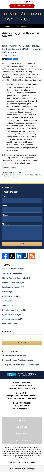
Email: (4, 206)
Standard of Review (15, 173)
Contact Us (22, 26)
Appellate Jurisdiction (14, 269)
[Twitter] (12, 256)
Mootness (8, 305)
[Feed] (32, 256)
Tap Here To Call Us (22, 5)
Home (7, 26)
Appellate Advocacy (12, 319)
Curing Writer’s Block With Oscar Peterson (20, 365)
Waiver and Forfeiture (13, 283)
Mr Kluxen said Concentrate (14, 355)
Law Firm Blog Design (21, 469)
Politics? (7, 292)
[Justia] (25, 256)
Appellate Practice (11, 315)
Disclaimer (22, 427)
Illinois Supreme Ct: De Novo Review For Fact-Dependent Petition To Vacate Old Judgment (22, 49)
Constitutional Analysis (14, 310)
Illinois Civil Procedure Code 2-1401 (18, 175)
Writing (7, 301)
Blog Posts (22, 440)
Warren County (13, 177)
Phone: (5, 215)
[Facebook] (5, 256)
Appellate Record (11, 296)
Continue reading (9, 168)
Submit (22, 244)
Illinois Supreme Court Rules (16, 278)
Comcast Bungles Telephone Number (18, 360)
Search (22, 343)
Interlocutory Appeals (13, 287)
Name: (4, 197)
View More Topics (9, 324)
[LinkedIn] (18, 256)
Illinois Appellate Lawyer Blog (22, 16)
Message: (6, 224)
